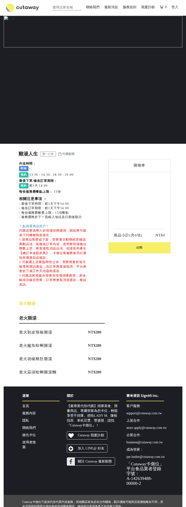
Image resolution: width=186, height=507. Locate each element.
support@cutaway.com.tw (144, 413)
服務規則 (129, 7)
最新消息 (111, 7)
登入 (174, 7)
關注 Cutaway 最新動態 (95, 461)
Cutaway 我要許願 (91, 435)
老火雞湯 (27, 303)
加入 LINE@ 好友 (91, 448)
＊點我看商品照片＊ (34, 226)
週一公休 (48, 154)
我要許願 (148, 7)
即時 (24, 168)
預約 (24, 174)
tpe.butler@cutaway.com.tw (145, 457)
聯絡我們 (93, 7)
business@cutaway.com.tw (144, 442)
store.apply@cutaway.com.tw (146, 428)
